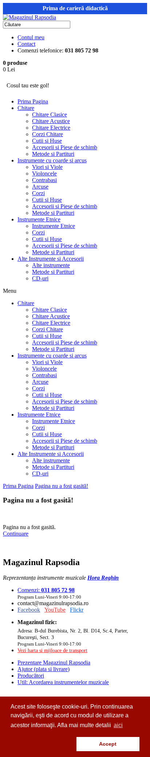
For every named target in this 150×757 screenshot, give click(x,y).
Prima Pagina (32, 101)
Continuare (15, 534)
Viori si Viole (47, 167)
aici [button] (118, 725)
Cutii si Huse (47, 141)
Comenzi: (46, 590)
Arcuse (40, 187)
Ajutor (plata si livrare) (43, 669)
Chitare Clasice (49, 114)
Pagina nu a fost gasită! (61, 486)
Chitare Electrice (51, 128)
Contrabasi (44, 180)
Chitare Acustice (51, 121)
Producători (30, 676)
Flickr (76, 610)
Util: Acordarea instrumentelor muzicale (63, 682)
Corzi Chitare (47, 134)
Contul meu (30, 37)
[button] (42, 744)
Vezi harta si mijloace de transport (52, 650)
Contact (26, 44)
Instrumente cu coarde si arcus (52, 160)
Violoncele (44, 173)
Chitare (25, 108)
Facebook (28, 610)
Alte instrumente (51, 265)
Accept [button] (108, 744)
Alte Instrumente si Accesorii (50, 259)
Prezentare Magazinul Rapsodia (53, 662)
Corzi (38, 193)
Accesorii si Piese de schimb (64, 147)
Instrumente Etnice (38, 219)
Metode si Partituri (53, 154)
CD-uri (40, 278)
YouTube (55, 610)
